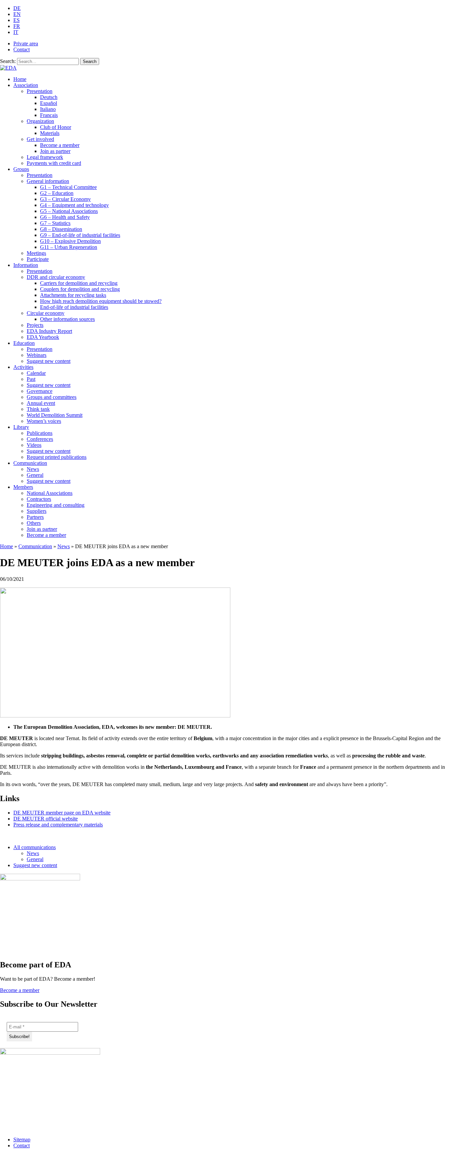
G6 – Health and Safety (65, 217)
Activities (23, 367)
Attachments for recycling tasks (73, 295)
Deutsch (48, 97)
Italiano (48, 109)
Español (48, 103)
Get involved (40, 139)
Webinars (36, 355)
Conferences (40, 439)
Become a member (59, 145)
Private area (25, 43)
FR (16, 26)
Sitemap (21, 1139)
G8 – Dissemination (61, 229)
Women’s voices (44, 421)
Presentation (39, 91)
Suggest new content (48, 361)
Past (31, 379)
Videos (34, 445)
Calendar (36, 373)
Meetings (36, 253)
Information (25, 265)
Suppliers (36, 511)
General (35, 475)
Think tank (38, 409)
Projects (35, 325)
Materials (49, 133)
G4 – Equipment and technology (74, 205)
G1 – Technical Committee (68, 187)
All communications (34, 847)
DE (17, 8)
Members (23, 487)
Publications (39, 433)
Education (24, 343)
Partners (35, 517)
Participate (38, 259)
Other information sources (67, 319)
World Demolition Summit (54, 415)
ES (16, 20)
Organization (40, 121)
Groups (21, 169)
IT (15, 32)
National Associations (49, 493)
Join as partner (55, 151)
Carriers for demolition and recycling (79, 283)
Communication (30, 463)
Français (49, 115)
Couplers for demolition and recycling (80, 289)
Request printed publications (56, 457)
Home (19, 79)
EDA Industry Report (49, 331)
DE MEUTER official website (45, 818)
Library (21, 427)
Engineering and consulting (55, 505)
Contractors (39, 499)
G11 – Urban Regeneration (68, 247)
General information (48, 181)
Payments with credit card (54, 163)
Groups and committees (51, 397)
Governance (39, 391)
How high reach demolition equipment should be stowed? (101, 301)
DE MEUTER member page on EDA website (61, 812)
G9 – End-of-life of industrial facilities (80, 235)
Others (34, 523)
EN (17, 14)
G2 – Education (56, 193)
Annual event (41, 403)
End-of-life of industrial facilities (74, 307)
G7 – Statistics (55, 223)
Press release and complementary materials (58, 824)
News (33, 469)
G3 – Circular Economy (65, 199)
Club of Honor (55, 127)
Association (25, 85)
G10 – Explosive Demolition (70, 241)
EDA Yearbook (43, 337)
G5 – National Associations (69, 211)
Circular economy (45, 313)
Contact (21, 49)
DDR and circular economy (56, 277)
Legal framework (45, 157)
